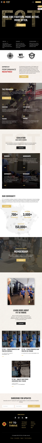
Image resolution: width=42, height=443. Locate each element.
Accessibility (16, 438)
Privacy (12, 438)
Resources (24, 427)
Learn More (23, 76)
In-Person (24, 344)
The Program (24, 422)
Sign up (33, 406)
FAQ (31, 427)
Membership (24, 423)
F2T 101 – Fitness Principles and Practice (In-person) (30, 350)
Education (24, 425)
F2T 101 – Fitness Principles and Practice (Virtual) (10, 350)
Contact (32, 425)
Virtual (4, 344)
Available (5, 342)
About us (4, 41)
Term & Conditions (28, 438)
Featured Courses (32, 41)
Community (18, 41)
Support (22, 438)
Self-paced (15, 373)
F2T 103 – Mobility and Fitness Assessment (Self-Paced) (20, 380)
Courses (4, 343)
